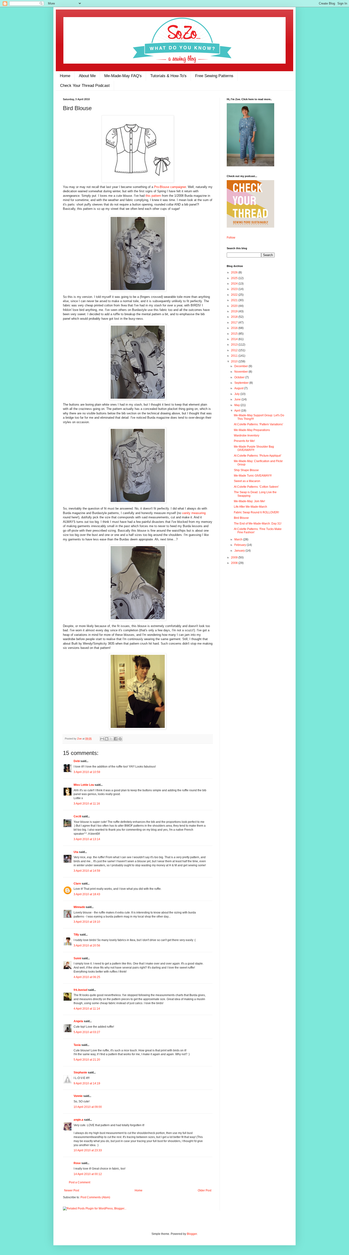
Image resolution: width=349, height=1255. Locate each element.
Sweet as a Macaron (247, 481)
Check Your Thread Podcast (85, 85)
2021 (234, 300)
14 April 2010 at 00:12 (88, 1174)
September (241, 382)
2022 (234, 294)
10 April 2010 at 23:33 (88, 1150)
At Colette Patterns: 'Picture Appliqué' (257, 455)
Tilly (76, 934)
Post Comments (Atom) (95, 1197)
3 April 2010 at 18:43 (87, 894)
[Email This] (102, 738)
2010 (234, 361)
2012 (234, 350)
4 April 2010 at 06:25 (87, 977)
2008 (234, 563)
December (241, 366)
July (237, 394)
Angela (78, 1021)
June (237, 399)
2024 (234, 283)
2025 (234, 278)
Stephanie (80, 1072)
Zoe (79, 738)
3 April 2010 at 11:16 (87, 803)
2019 (234, 311)
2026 (234, 272)
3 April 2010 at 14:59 (87, 870)
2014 (234, 339)
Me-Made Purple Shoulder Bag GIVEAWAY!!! (254, 448)
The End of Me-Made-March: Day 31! (257, 523)
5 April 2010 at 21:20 (87, 1059)
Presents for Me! (244, 441)
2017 (234, 322)
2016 (234, 328)
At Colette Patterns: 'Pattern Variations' (258, 424)
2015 (234, 333)
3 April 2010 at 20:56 (87, 945)
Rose (77, 1163)
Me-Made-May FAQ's (123, 76)
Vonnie (78, 1096)
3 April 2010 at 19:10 (87, 921)
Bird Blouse (241, 518)
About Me (87, 76)
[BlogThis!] (106, 738)
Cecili (77, 816)
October (239, 377)
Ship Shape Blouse (246, 470)
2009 (234, 557)
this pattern (153, 195)
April (237, 410)
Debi (77, 761)
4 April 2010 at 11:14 (87, 1008)
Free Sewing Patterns (214, 76)
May (237, 405)
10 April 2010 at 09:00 (88, 1107)
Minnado (79, 907)
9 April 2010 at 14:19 (87, 1083)
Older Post (204, 1190)
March (238, 539)
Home (65, 76)
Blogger (192, 1234)
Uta (76, 852)
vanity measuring (194, 513)
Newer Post (71, 1190)
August (239, 388)
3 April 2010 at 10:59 (87, 772)
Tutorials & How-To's (168, 76)
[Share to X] (111, 738)
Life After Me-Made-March (250, 506)
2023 (234, 289)
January (239, 550)
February (240, 545)
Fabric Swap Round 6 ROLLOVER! (256, 512)
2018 (234, 316)
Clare (77, 883)
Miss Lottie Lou (84, 785)
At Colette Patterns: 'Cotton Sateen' (256, 486)
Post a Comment (79, 1182)
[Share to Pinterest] (120, 738)
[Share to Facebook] (115, 738)
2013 (234, 344)
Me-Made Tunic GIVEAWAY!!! (253, 475)
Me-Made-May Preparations (252, 430)
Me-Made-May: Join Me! (249, 501)
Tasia (77, 1045)
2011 (234, 355)
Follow (231, 237)
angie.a (78, 1119)
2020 (234, 306)
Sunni (77, 958)
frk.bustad (80, 990)
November (241, 371)
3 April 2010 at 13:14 (87, 839)
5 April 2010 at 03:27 (87, 1032)
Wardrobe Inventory (246, 435)
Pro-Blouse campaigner (170, 187)
